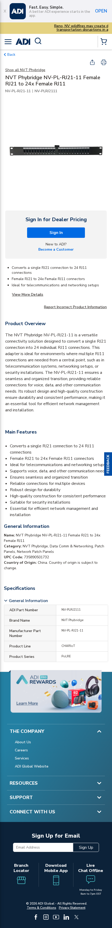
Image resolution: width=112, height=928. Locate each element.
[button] (108, 464)
